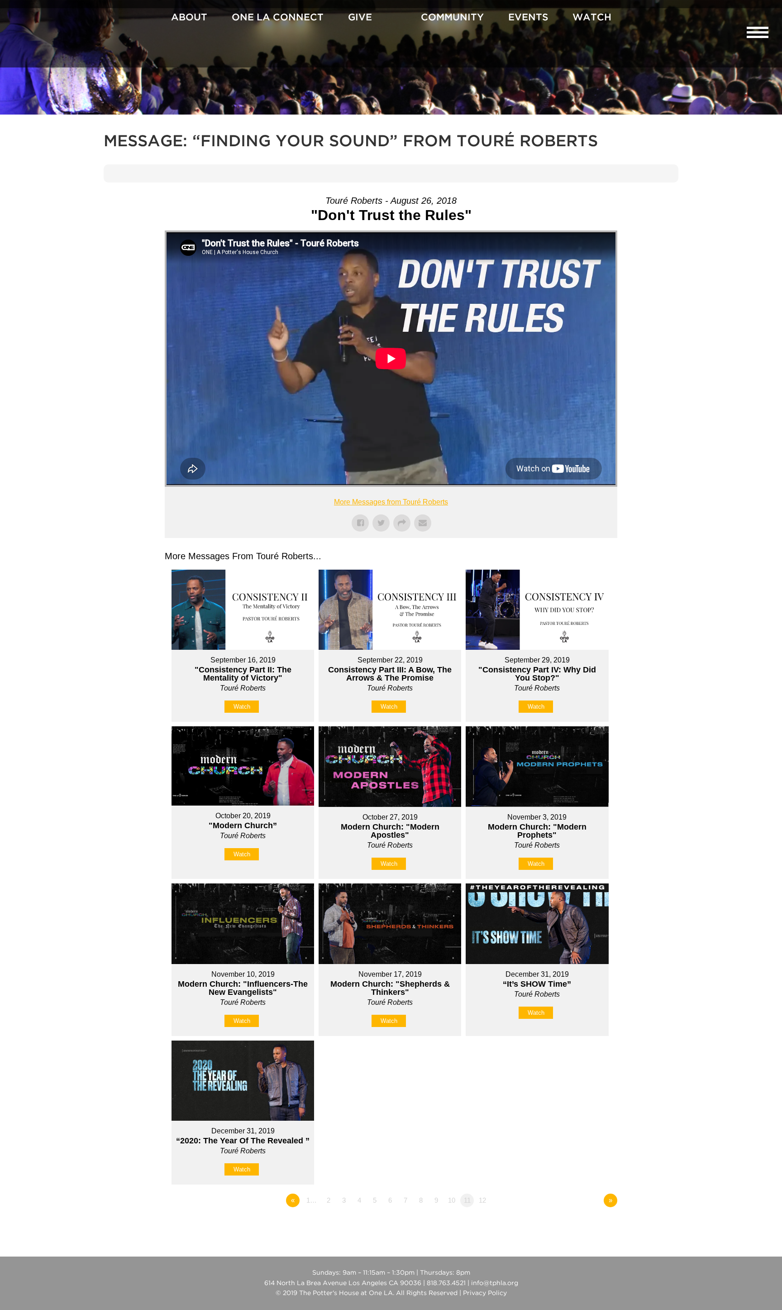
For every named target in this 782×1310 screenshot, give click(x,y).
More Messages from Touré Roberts (391, 502)
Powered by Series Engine (583, 1225)
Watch (591, 18)
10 (451, 1200)
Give (360, 18)
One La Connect (278, 18)
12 (482, 1200)
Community (452, 18)
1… (311, 1200)
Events (528, 18)
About (189, 18)
